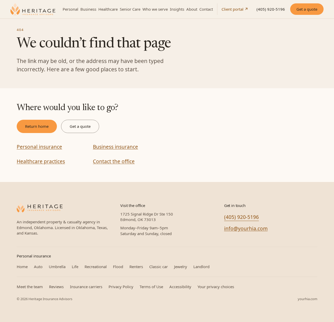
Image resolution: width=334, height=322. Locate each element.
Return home (37, 126)
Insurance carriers (86, 286)
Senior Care (130, 9)
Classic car (158, 266)
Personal (70, 9)
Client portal (235, 9)
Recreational (96, 266)
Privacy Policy (121, 286)
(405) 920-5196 (271, 9)
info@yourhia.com (246, 228)
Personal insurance (39, 146)
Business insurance (115, 146)
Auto (38, 266)
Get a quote (306, 9)
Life (75, 266)
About (191, 9)
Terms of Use (151, 286)
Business (88, 9)
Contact (206, 9)
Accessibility (180, 286)
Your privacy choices (216, 286)
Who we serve (155, 9)
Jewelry (180, 266)
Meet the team (30, 286)
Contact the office (114, 161)
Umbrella (57, 266)
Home (22, 266)
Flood (118, 266)
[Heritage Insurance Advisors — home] (40, 208)
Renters (136, 266)
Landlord (201, 266)
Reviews (56, 286)
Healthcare (108, 9)
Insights (177, 9)
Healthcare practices (41, 161)
